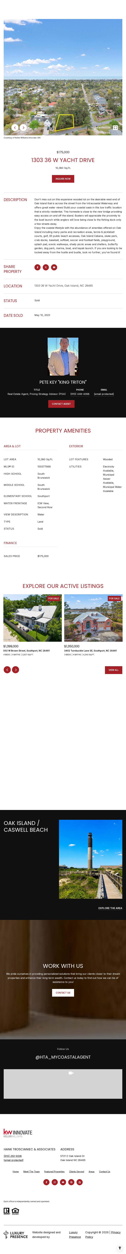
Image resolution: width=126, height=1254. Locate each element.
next (23, 127)
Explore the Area (110, 908)
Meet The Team (31, 1171)
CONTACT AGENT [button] (61, 404)
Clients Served (76, 1171)
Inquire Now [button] (63, 178)
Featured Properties (54, 1171)
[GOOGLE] (71, 1182)
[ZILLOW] (80, 1182)
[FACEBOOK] (46, 1182)
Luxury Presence (75, 1235)
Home (16, 1171)
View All (114, 670)
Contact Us (104, 1171)
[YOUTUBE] (63, 1182)
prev (14, 127)
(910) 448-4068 (79, 393)
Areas (91, 1171)
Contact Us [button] (63, 992)
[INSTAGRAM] (55, 1182)
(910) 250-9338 (13, 1156)
